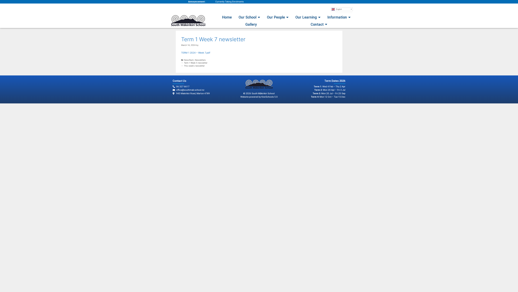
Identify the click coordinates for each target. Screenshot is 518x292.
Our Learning (306, 17)
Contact (317, 24)
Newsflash (189, 60)
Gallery (251, 24)
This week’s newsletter (194, 66)
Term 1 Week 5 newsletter (195, 63)
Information (337, 17)
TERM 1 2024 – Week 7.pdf (195, 52)
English (338, 9)
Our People (276, 17)
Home (227, 17)
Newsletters (200, 60)
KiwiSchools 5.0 (269, 96)
